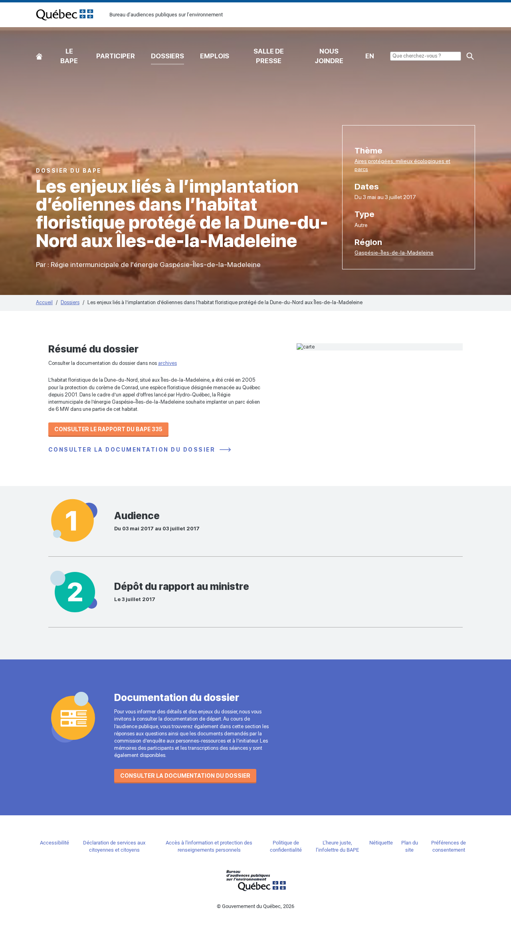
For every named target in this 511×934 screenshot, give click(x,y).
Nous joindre (329, 56)
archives (167, 363)
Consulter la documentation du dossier (133, 450)
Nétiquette (381, 843)
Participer (115, 56)
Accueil (39, 54)
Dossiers (167, 56)
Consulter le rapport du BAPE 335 (108, 429)
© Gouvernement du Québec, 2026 (255, 906)
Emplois (214, 56)
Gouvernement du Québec (255, 880)
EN (369, 56)
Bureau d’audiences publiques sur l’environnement (64, 14)
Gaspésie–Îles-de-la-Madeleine (394, 252)
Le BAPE (69, 56)
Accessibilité (54, 843)
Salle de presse (269, 56)
